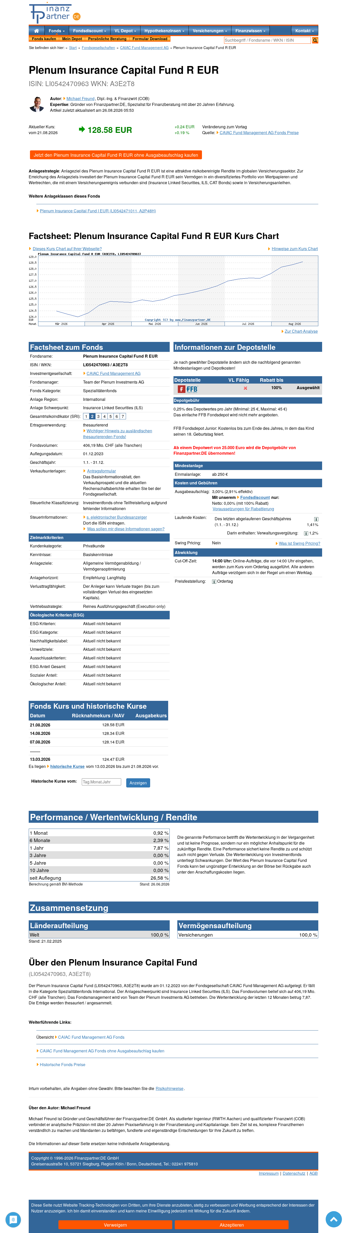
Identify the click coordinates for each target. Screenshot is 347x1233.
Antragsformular (101, 471)
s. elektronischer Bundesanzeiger (117, 517)
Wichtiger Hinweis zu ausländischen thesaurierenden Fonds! (117, 433)
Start (73, 47)
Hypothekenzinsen (163, 31)
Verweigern (115, 1225)
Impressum (269, 1173)
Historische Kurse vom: (54, 781)
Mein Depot (72, 38)
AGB (313, 1173)
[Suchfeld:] (267, 40)
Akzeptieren (232, 1225)
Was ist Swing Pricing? (299, 543)
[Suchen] (315, 40)
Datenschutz (294, 1173)
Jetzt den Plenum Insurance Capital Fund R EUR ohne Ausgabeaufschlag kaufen (116, 155)
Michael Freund (80, 98)
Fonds (55, 31)
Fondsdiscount (88, 31)
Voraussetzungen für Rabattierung (243, 509)
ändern (243, 1211)
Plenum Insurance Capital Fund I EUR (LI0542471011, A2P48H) (98, 211)
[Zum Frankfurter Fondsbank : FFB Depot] (190, 389)
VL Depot (124, 31)
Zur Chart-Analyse (301, 331)
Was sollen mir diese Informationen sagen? (126, 529)
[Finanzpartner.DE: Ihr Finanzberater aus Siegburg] (55, 12)
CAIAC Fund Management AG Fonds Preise (259, 132)
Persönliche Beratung (107, 38)
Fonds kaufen (44, 38)
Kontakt (303, 31)
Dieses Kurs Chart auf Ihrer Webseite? (67, 248)
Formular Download (150, 38)
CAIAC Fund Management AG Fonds (91, 1037)
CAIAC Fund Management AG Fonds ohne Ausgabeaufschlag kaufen (102, 1051)
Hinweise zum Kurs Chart (295, 248)
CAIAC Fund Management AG (113, 373)
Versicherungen (209, 31)
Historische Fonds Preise (62, 1064)
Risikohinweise (169, 1088)
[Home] (36, 30)
